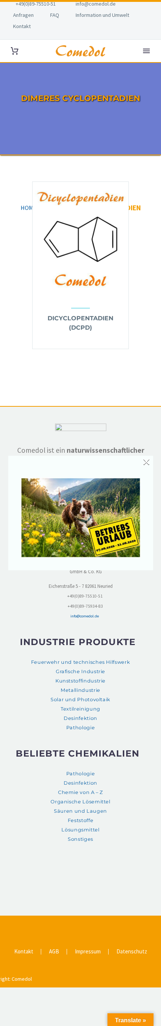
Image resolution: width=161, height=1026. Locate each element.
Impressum (88, 952)
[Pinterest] (85, 925)
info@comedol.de (96, 3)
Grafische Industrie (80, 671)
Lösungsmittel (80, 830)
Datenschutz (131, 952)
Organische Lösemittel (80, 801)
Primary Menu (146, 51)
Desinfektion (80, 718)
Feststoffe (80, 820)
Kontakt (22, 26)
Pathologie (80, 727)
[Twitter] (76, 925)
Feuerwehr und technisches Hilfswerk (80, 662)
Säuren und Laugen (80, 811)
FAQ (54, 15)
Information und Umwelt (102, 15)
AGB (54, 952)
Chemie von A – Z (80, 792)
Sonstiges (80, 839)
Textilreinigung (80, 709)
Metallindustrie (80, 690)
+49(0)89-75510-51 (36, 3)
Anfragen (23, 15)
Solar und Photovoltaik (80, 699)
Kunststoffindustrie (80, 681)
